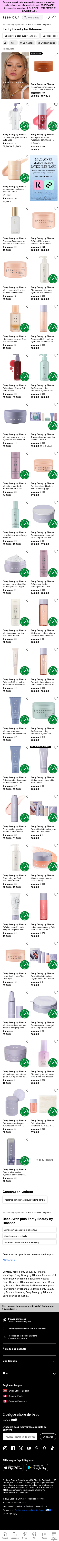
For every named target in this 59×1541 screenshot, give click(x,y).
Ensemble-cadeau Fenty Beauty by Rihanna (26, 1280)
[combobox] (32, 17)
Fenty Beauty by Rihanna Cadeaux (21, 1288)
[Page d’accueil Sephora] (11, 17)
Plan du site (8, 1509)
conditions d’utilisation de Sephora (18, 1506)
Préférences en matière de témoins (30, 1510)
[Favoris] (48, 17)
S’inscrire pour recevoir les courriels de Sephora (25, 1428)
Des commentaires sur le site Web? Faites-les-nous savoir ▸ (28, 1307)
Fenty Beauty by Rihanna (14, 24)
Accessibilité (41, 1506)
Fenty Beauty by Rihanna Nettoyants (35, 1285)
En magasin (28, 42)
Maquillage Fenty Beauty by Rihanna (22, 1275)
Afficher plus (9, 1260)
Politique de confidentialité (14, 1502)
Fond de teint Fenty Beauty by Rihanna (29, 1276)
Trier (12, 42)
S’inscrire (48, 1436)
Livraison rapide (48, 42)
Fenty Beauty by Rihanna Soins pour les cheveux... (27, 1294)
